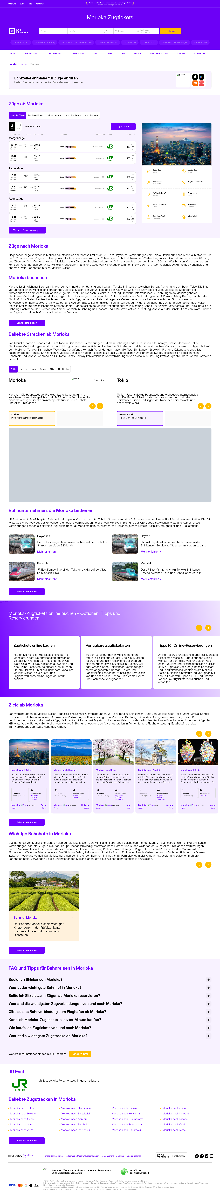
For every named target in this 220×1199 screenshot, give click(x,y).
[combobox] (53, 31)
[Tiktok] (201, 1156)
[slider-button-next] (100, 406)
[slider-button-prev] (92, 406)
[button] (105, 31)
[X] (196, 1156)
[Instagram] (206, 1156)
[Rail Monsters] (23, 31)
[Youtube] (211, 1156)
